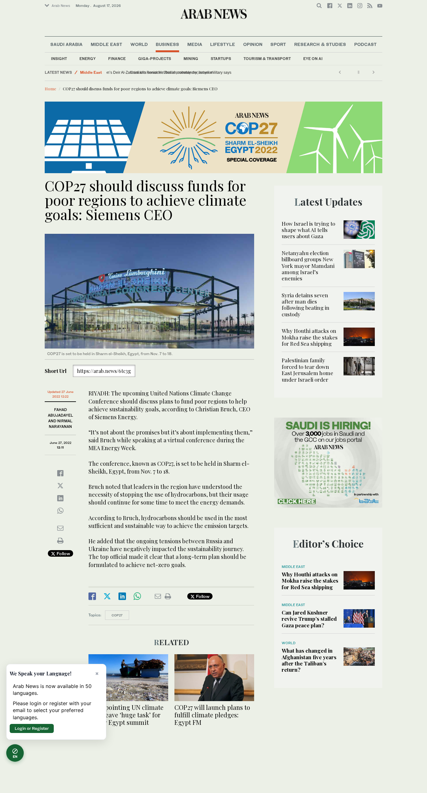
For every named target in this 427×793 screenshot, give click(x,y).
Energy (87, 58)
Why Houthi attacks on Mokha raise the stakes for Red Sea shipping (310, 337)
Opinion (253, 44)
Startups (221, 58)
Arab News (61, 5)
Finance (117, 58)
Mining (190, 58)
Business (167, 44)
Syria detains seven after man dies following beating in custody (305, 305)
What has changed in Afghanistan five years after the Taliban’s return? (309, 660)
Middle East (106, 44)
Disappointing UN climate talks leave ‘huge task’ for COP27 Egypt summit (125, 714)
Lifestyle (222, 44)
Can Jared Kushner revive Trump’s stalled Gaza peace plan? (309, 619)
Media (194, 44)
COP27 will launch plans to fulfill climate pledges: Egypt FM (212, 714)
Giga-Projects (154, 58)
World (139, 44)
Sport (278, 44)
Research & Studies (320, 44)
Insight (59, 58)
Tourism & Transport (267, 58)
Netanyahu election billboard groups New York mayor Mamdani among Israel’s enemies (308, 265)
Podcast (365, 44)
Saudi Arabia (66, 44)
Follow (62, 553)
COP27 (117, 615)
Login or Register (32, 728)
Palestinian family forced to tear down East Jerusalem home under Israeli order (307, 370)
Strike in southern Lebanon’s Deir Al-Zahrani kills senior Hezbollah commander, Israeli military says (194, 72)
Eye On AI (313, 58)
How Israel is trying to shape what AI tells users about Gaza (308, 230)
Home (50, 88)
